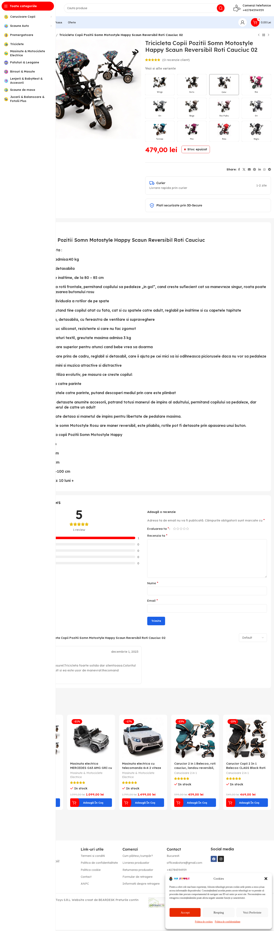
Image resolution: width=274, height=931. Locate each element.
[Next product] (268, 35)
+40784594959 (253, 10)
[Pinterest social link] (254, 169)
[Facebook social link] (238, 169)
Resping (219, 912)
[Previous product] (258, 35)
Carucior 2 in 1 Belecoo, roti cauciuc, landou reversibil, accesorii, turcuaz (195, 768)
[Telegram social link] (269, 169)
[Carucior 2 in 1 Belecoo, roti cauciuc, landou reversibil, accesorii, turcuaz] (195, 739)
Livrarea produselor (135, 863)
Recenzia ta (157, 535)
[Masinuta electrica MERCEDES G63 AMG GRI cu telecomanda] (91, 739)
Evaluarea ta (158, 528)
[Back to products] (263, 35)
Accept (185, 912)
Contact (86, 877)
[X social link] (244, 169)
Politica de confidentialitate (227, 921)
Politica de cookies (204, 921)
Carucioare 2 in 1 (185, 773)
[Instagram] (221, 859)
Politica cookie (91, 870)
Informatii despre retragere (141, 883)
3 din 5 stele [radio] (181, 528)
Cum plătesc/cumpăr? (137, 856)
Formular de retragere (137, 877)
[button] (266, 879)
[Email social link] (249, 169)
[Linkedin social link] (259, 169)
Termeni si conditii (93, 856)
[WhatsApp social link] (264, 169)
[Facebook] (214, 859)
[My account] (242, 22)
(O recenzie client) (176, 60)
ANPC (85, 883)
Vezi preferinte (252, 912)
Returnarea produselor (137, 870)
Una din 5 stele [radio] (174, 528)
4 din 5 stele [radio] (184, 528)
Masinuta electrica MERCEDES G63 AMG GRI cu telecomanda (91, 768)
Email (152, 600)
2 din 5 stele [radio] (177, 528)
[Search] (221, 8)
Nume (152, 583)
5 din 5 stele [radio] (187, 528)
